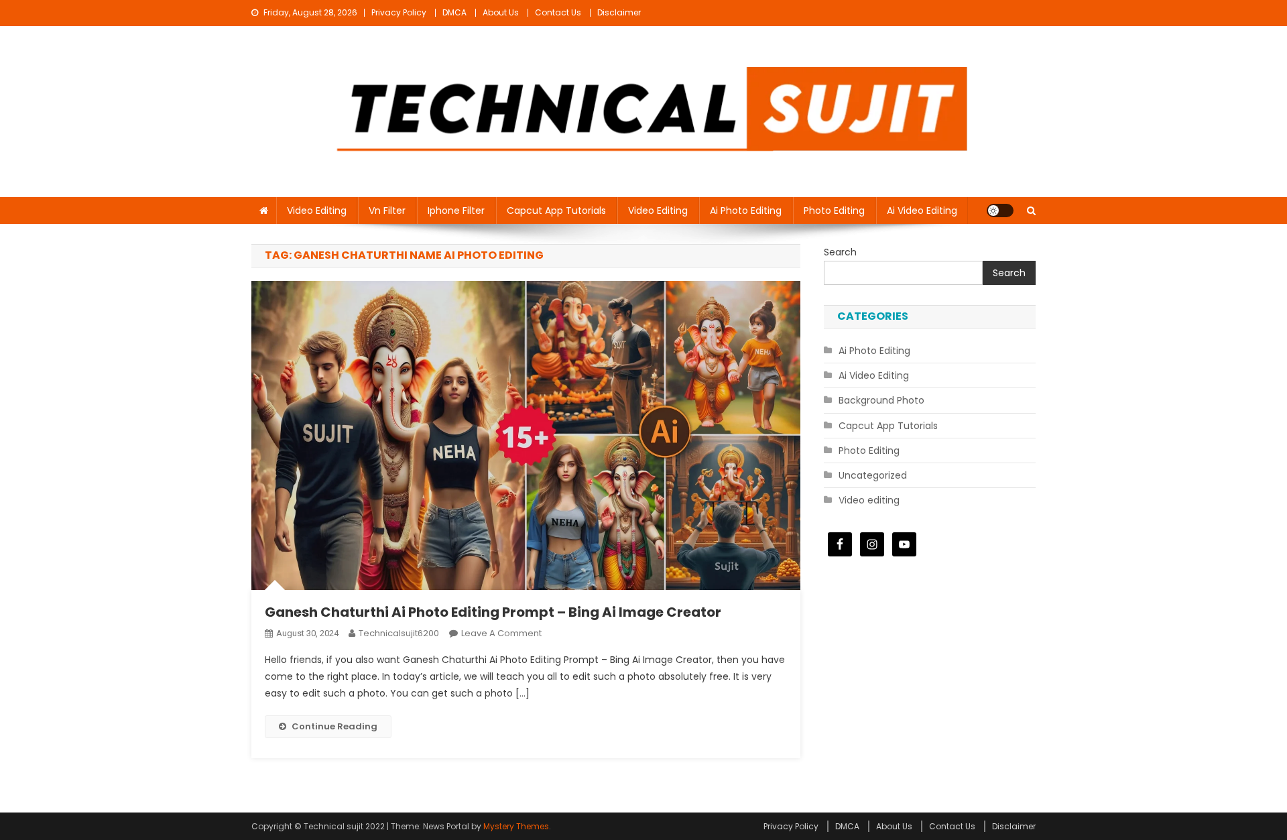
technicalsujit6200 (399, 633)
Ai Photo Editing (746, 210)
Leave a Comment (501, 633)
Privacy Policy (398, 12)
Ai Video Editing (922, 210)
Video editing (317, 210)
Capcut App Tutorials (556, 210)
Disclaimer (619, 12)
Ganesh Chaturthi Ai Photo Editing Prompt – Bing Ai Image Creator (493, 612)
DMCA (454, 12)
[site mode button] (1000, 210)
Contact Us (558, 12)
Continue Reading (334, 726)
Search (840, 252)
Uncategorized (873, 475)
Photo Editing (834, 210)
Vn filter (387, 210)
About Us (501, 12)
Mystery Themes (516, 826)
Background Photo (881, 400)
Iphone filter (456, 210)
